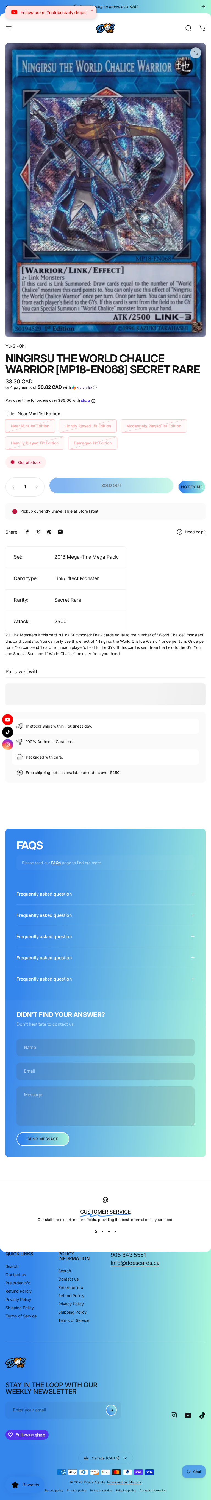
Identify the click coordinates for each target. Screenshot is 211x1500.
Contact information (153, 1490)
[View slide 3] (109, 1231)
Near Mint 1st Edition (30, 426)
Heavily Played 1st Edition (35, 443)
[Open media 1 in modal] (195, 52)
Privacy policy (76, 1490)
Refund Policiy (18, 1291)
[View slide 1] (95, 1231)
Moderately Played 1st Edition (153, 426)
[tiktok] (7, 732)
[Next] (203, 6)
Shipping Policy (19, 1307)
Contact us (15, 1274)
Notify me (192, 486)
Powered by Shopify (124, 1482)
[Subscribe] (111, 1410)
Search (11, 1266)
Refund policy (54, 1490)
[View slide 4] (115, 1231)
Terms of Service (21, 1316)
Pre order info (17, 1283)
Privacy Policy (18, 1299)
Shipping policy (125, 1490)
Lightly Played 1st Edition (88, 426)
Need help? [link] (195, 531)
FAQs (56, 862)
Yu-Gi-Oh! (15, 346)
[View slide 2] (102, 1231)
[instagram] (7, 744)
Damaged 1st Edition (93, 443)
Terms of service (101, 1490)
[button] (54, 387)
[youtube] (7, 719)
